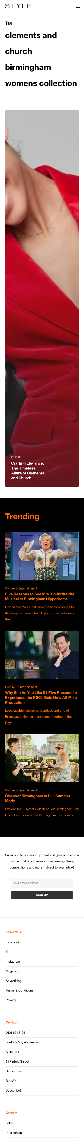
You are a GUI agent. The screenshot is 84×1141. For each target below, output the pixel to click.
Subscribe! (13, 1090)
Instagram (13, 961)
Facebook (13, 942)
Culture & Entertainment (21, 588)
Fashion (16, 457)
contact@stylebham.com (23, 1042)
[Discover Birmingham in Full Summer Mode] (42, 776)
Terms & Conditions (20, 990)
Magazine (12, 971)
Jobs (9, 1123)
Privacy (11, 1000)
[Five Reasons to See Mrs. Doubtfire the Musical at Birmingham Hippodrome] (42, 577)
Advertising (14, 981)
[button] (78, 6)
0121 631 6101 (15, 1033)
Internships (14, 1133)
